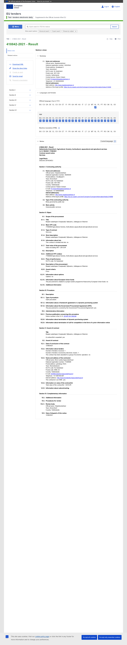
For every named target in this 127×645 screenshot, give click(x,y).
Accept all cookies (89, 637)
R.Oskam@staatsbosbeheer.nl (60, 79)
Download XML (18, 64)
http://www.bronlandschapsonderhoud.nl (70, 378)
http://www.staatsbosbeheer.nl (64, 85)
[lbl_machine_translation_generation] (59, 128)
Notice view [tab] (11, 50)
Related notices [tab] (12, 55)
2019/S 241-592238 (70, 316)
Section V (12, 105)
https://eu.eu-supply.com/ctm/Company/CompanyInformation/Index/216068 (87, 87)
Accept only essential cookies (109, 637)
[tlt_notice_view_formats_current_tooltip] (115, 141)
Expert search (56, 31)
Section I (12, 90)
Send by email (18, 76)
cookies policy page (42, 636)
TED (7, 39)
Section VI (12, 110)
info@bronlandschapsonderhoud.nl (62, 374)
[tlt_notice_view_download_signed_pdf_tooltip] (95, 107)
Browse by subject (68, 31)
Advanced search (44, 31)
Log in (106, 6)
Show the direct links (20, 68)
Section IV (12, 100)
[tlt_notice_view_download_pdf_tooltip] (40, 120)
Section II (12, 95)
